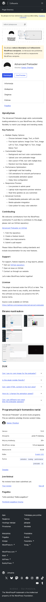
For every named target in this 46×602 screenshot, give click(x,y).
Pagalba (7, 106)
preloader (36, 463)
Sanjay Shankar (27, 67)
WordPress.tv (8, 545)
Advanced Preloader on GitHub (14, 228)
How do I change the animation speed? (17, 394)
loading (30, 459)
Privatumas (6, 526)
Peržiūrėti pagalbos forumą (12, 502)
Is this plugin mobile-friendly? (13, 380)
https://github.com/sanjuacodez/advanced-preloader (23, 305)
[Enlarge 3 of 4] (19, 332)
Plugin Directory (7, 10)
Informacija (8, 83)
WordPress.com (9, 552)
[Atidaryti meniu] (42, 3)
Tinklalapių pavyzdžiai (32, 515)
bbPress (6, 559)
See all (41, 486)
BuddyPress (8, 563)
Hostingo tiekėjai (8, 523)
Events (27, 537)
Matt (5, 556)
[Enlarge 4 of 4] (41, 347)
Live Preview (20, 75)
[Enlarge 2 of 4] (41, 318)
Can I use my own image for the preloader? (19, 373)
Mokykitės (6, 533)
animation (23, 459)
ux (42, 463)
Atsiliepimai (8, 89)
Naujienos (6, 519)
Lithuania (10, 573)
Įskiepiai (27, 523)
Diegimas (7, 95)
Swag (27, 545)
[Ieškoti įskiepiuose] (25, 24)
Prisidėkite (28, 533)
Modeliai (27, 526)
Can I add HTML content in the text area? (19, 387)
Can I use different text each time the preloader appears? (13, 401)
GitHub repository (17, 265)
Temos (26, 519)
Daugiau (5, 470)
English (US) (39, 454)
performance (39, 459)
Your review (6, 486)
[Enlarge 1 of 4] (19, 318)
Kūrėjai (4, 541)
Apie (3, 515)
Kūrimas (7, 100)
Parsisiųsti (7, 75)
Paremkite (29, 541)
